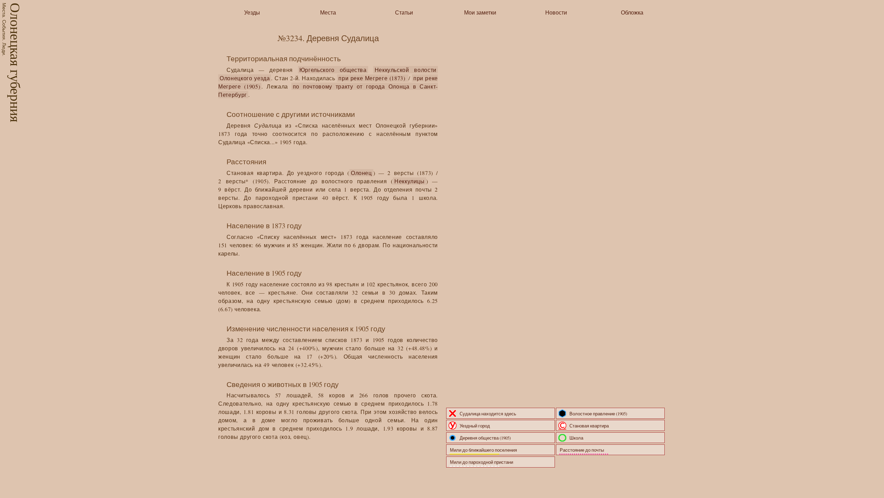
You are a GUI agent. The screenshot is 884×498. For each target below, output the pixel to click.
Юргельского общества (333, 69)
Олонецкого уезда (245, 78)
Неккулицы (409, 181)
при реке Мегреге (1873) (372, 78)
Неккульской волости (405, 69)
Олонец (361, 172)
